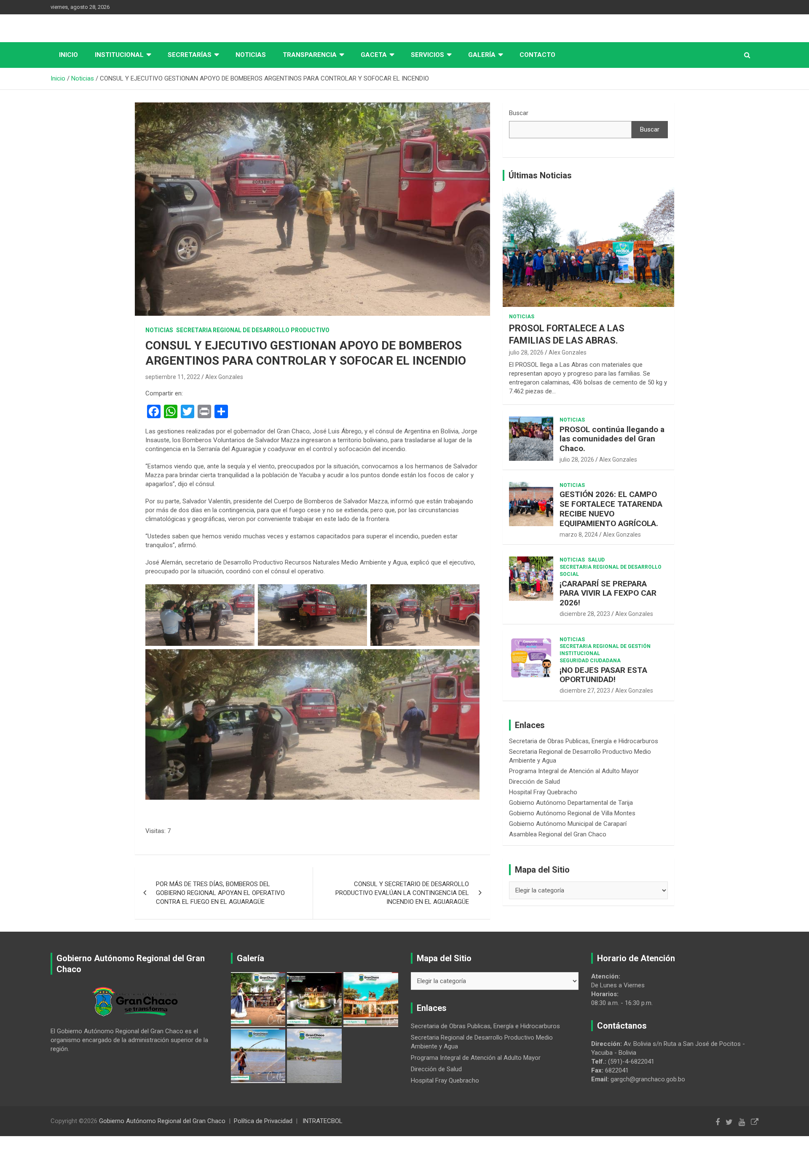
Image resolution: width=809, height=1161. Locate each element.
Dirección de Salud (534, 781)
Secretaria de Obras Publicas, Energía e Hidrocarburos (583, 741)
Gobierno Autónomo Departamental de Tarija (571, 802)
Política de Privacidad (263, 1121)
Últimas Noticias (540, 175)
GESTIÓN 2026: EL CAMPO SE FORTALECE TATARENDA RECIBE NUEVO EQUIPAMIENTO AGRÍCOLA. (611, 508)
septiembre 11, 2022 (172, 377)
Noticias (251, 55)
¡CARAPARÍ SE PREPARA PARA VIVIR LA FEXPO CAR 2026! (608, 593)
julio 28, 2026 (526, 352)
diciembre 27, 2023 (585, 690)
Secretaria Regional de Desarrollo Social (611, 570)
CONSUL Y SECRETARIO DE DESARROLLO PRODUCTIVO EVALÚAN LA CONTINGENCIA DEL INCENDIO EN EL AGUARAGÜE (402, 893)
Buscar (518, 113)
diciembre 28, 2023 (585, 613)
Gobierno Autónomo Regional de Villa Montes (572, 813)
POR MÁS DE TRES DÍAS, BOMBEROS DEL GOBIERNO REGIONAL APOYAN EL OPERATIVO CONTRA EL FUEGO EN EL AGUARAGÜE (220, 893)
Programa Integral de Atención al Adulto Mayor (574, 771)
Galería (482, 55)
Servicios (427, 55)
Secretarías (190, 55)
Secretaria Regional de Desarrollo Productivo (252, 330)
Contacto (537, 55)
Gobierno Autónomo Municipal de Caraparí (568, 824)
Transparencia (310, 55)
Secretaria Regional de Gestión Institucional (605, 649)
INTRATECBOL (323, 1121)
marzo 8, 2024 (579, 534)
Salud (596, 560)
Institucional (119, 55)
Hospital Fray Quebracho (543, 792)
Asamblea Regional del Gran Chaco (557, 834)
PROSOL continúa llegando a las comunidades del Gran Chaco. (612, 439)
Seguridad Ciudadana (590, 661)
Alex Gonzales (224, 377)
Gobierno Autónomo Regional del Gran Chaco (162, 1121)
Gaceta (374, 55)
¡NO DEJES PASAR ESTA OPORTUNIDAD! (603, 675)
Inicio (68, 55)
